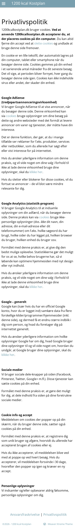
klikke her (35, 172)
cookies (11, 116)
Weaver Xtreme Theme (60, 524)
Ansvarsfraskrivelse (25, 514)
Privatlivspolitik (55, 514)
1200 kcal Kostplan (21, 524)
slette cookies (43, 43)
